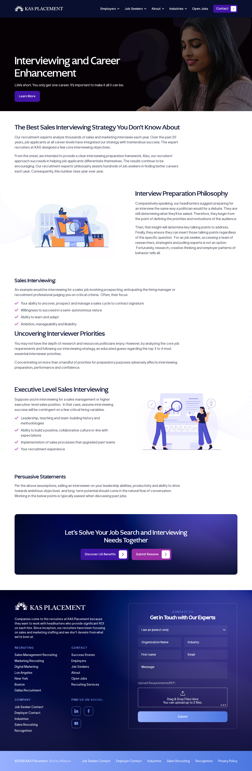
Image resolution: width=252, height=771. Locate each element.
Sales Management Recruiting (36, 655)
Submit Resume (147, 554)
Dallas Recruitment (28, 690)
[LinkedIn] (76, 711)
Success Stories (83, 655)
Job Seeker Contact (29, 707)
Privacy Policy (227, 761)
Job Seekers (134, 8)
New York (21, 678)
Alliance (65, 761)
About (156, 8)
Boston (20, 684)
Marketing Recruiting (29, 661)
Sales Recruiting (26, 724)
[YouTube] (76, 723)
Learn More (27, 96)
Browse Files (182, 689)
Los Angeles (23, 672)
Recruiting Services (85, 684)
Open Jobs (200, 8)
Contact (222, 8)
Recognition (23, 730)
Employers (108, 8)
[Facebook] (88, 711)
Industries (176, 8)
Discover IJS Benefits (100, 554)
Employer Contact (27, 713)
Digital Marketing (26, 666)
